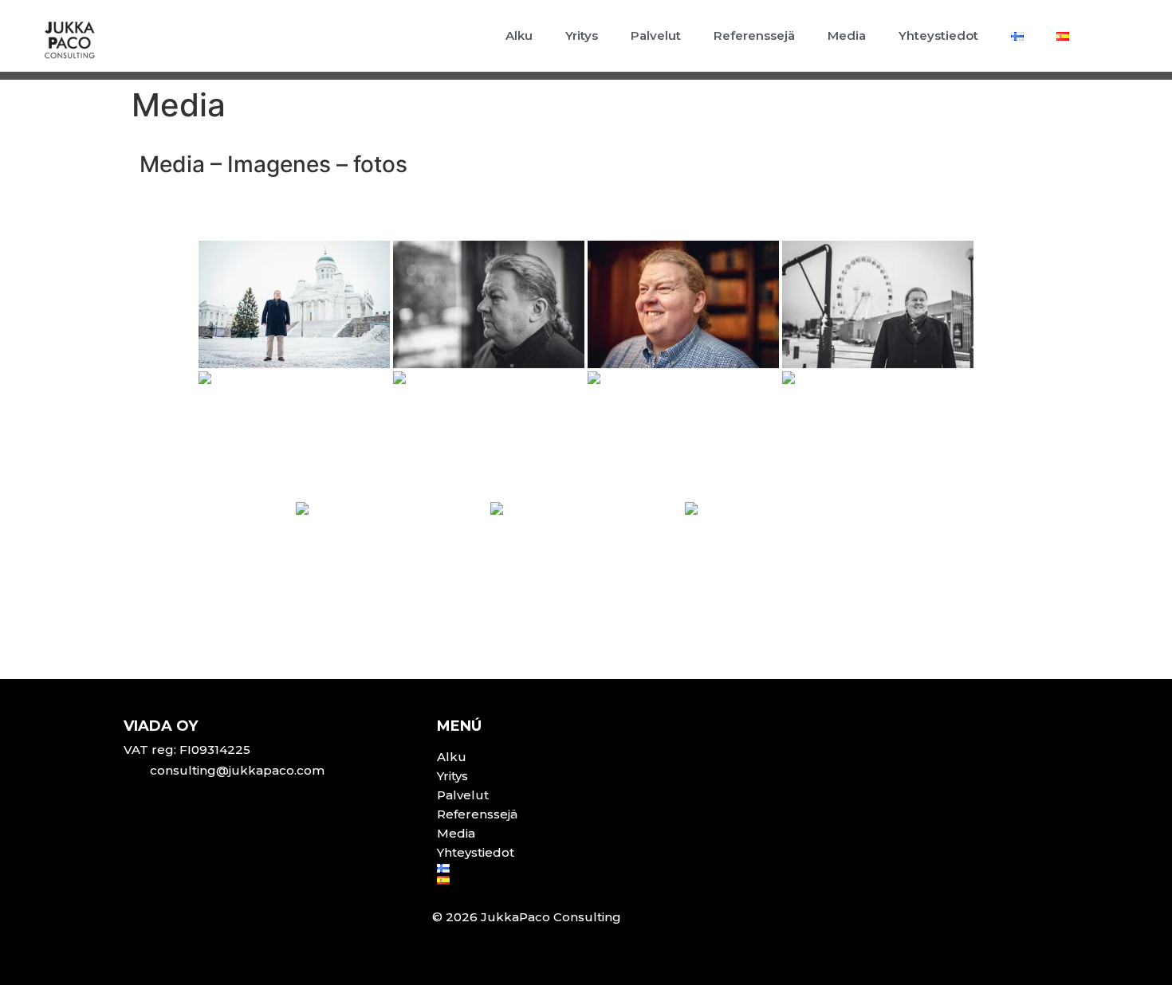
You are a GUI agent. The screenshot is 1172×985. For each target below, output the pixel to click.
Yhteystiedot (938, 35)
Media (847, 35)
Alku (519, 35)
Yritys (581, 35)
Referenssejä (754, 35)
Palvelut (656, 35)
